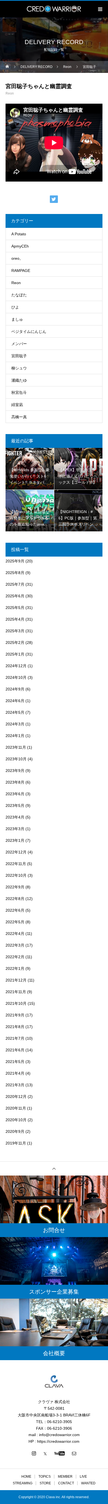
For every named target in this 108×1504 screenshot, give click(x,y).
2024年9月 (15, 689)
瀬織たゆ (19, 380)
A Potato (18, 234)
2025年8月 (15, 572)
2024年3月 (15, 724)
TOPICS (44, 1476)
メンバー (19, 343)
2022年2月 (15, 957)
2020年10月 (16, 1120)
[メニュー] (99, 9)
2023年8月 (15, 782)
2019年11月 (16, 1143)
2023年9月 (15, 770)
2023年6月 (15, 794)
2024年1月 (15, 735)
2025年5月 (15, 607)
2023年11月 (16, 747)
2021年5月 (15, 1061)
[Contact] (74, 1453)
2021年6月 (15, 1050)
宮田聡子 (19, 356)
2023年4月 (15, 817)
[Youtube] (59, 1453)
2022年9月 (15, 887)
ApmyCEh (20, 246)
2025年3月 (15, 631)
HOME (26, 1476)
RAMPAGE (20, 270)
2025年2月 (15, 642)
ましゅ (17, 319)
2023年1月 (15, 840)
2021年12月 (16, 980)
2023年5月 (15, 805)
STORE (45, 1483)
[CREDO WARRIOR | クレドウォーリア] (54, 1381)
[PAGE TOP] (54, 1168)
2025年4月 (15, 619)
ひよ (15, 307)
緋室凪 (17, 404)
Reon (10, 93)
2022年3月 (15, 945)
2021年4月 (15, 1073)
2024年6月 (15, 701)
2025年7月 (15, 584)
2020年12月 (16, 1096)
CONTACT (66, 1483)
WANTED (88, 1483)
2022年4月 (15, 933)
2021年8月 (15, 1026)
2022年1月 (15, 968)
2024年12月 (16, 666)
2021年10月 (16, 1003)
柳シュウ (19, 368)
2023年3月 (15, 829)
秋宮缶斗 (19, 392)
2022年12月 (16, 852)
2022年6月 (15, 910)
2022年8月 (15, 898)
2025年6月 (15, 596)
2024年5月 (15, 712)
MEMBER (65, 1476)
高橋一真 (19, 417)
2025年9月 (15, 561)
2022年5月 (15, 922)
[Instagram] (34, 1453)
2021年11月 (16, 992)
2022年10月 (16, 875)
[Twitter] (45, 1453)
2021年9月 (15, 1015)
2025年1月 (15, 654)
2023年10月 (16, 759)
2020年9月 (15, 1131)
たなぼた (19, 295)
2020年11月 (16, 1108)
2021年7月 (15, 1038)
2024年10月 (16, 677)
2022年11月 (16, 863)
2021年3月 (15, 1085)
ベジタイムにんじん (28, 331)
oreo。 (17, 258)
